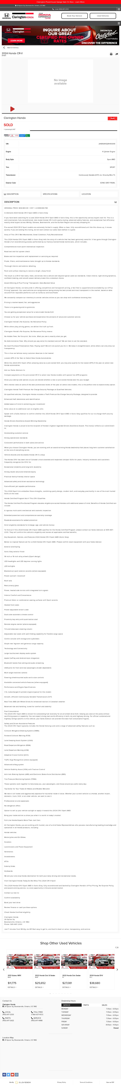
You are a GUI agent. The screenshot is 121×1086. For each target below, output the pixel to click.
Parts (86, 1005)
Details (11, 987)
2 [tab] (53, 993)
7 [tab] (67, 993)
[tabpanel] (19, 970)
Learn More (79, 2)
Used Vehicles (103, 16)
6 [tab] (64, 993)
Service (66, 1005)
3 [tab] (56, 993)
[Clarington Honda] (30, 16)
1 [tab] (50, 993)
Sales (104, 1005)
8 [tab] (70, 993)
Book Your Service (74, 16)
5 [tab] (61, 993)
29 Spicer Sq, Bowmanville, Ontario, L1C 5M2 (31, 5)
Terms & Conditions (86, 1082)
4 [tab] (59, 993)
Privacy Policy (61, 1082)
